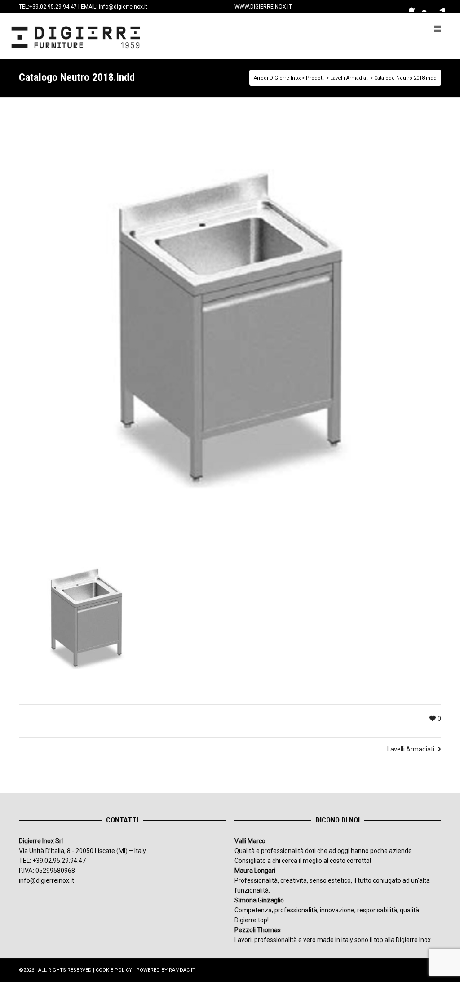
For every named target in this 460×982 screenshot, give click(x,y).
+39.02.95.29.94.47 (53, 7)
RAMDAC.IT (182, 970)
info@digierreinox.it (123, 7)
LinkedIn (440, 6)
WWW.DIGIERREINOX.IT (263, 7)
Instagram (427, 6)
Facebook (414, 6)
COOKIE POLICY (114, 970)
